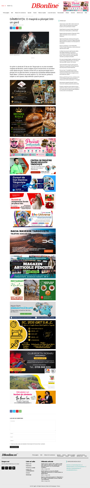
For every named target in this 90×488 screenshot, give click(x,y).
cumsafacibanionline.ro (71, 470)
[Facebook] (11, 28)
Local (14, 16)
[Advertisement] (32, 61)
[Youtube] (13, 468)
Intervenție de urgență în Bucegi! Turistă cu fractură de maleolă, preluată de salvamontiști (69, 83)
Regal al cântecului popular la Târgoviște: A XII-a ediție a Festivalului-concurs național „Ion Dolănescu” (69, 35)
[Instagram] (6, 468)
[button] (10, 5)
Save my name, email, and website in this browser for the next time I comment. (28, 443)
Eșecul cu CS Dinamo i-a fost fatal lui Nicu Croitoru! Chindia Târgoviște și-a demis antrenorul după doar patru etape (70, 47)
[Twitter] (14, 28)
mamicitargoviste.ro (77, 465)
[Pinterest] (17, 28)
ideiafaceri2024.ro (70, 466)
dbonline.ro (15, 24)
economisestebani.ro (81, 466)
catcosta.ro (69, 468)
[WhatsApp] (20, 28)
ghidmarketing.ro (76, 468)
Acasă (11, 16)
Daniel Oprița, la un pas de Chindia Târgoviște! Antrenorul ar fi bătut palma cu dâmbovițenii (69, 30)
